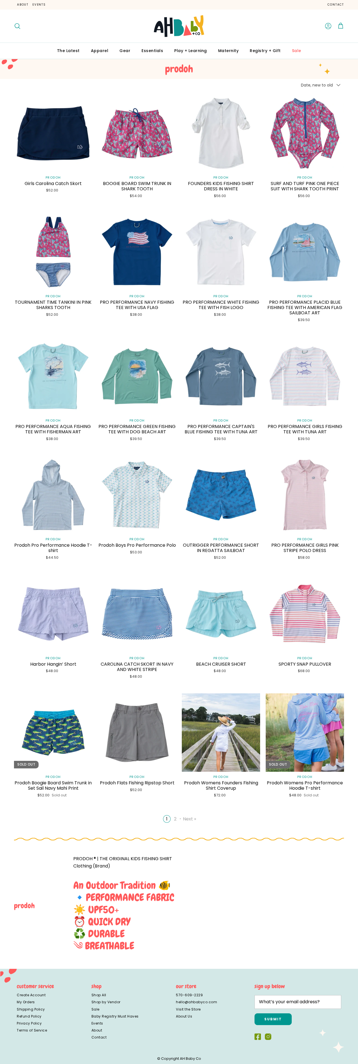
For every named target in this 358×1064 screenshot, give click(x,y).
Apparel (100, 50)
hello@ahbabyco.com (196, 1002)
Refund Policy (29, 1016)
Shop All (98, 995)
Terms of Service (32, 1030)
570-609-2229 (189, 995)
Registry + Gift (265, 50)
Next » (189, 819)
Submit (273, 1019)
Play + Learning (190, 50)
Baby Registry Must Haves (115, 1016)
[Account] (328, 26)
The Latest (68, 50)
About (23, 5)
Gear (124, 50)
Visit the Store (188, 1009)
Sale (296, 50)
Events (39, 5)
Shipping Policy (31, 1009)
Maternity (228, 50)
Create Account (31, 995)
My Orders (26, 1002)
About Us (184, 1016)
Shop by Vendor (106, 1002)
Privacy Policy (29, 1023)
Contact (336, 5)
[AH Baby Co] (179, 26)
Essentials (152, 50)
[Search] (17, 26)
